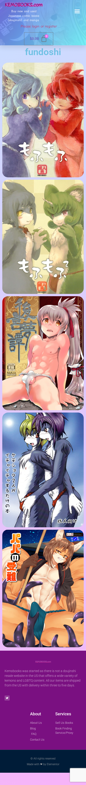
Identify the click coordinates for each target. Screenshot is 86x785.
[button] (77, 11)
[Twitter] (7, 698)
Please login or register (39, 26)
